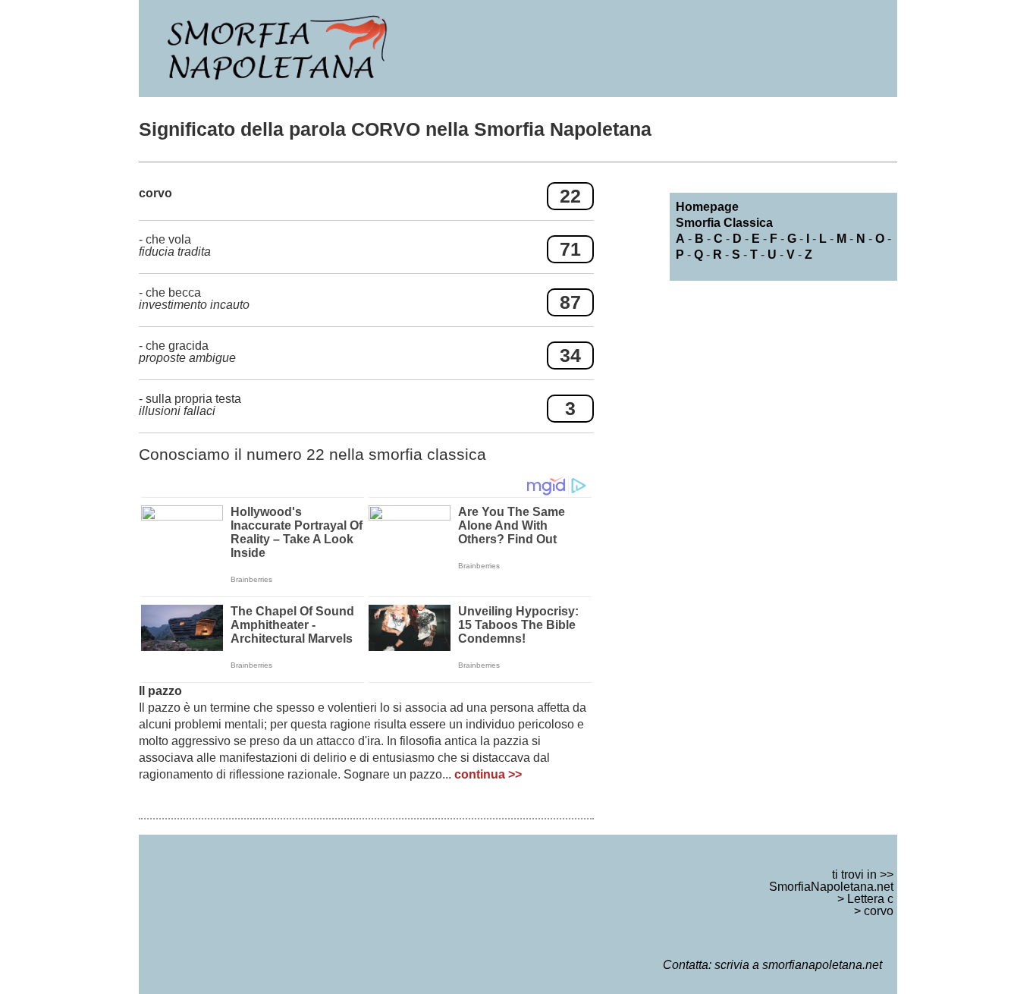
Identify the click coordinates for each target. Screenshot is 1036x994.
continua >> (488, 774)
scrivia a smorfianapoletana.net (798, 964)
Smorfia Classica (724, 222)
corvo (878, 910)
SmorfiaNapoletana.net (831, 886)
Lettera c (870, 898)
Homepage (707, 206)
